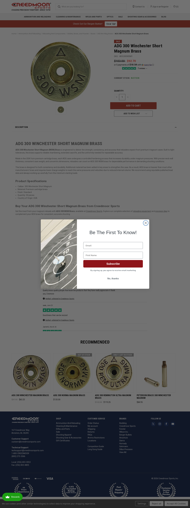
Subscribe (113, 263)
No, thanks (113, 278)
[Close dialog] (145, 223)
